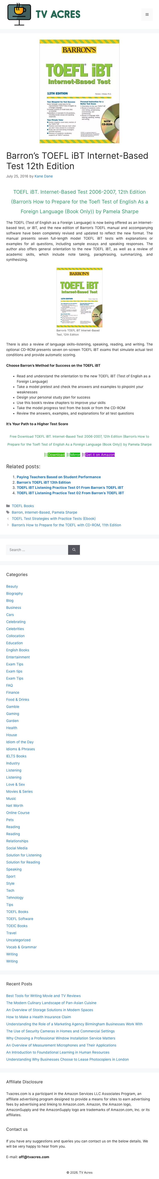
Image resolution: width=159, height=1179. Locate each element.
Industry (13, 763)
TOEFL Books (23, 506)
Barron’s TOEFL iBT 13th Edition (44, 482)
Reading (13, 827)
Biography (14, 593)
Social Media (17, 848)
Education (14, 643)
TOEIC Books (17, 926)
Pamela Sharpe (64, 512)
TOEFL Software (19, 919)
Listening (13, 770)
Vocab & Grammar (21, 947)
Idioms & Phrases (20, 749)
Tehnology (14, 897)
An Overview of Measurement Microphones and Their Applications (61, 1045)
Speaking (14, 869)
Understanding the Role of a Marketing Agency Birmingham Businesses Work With (74, 1024)
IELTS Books (16, 756)
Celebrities (15, 629)
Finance (12, 692)
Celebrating (15, 622)
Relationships (17, 841)
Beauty (12, 586)
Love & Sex (15, 784)
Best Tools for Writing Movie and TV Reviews (43, 996)
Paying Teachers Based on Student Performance (59, 477)
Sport (10, 876)
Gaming (12, 714)
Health (11, 728)
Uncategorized (18, 940)
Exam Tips (14, 664)
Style (10, 883)
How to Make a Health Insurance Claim (38, 1017)
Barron (17, 512)
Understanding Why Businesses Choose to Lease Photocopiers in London (67, 1059)
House (11, 735)
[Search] (74, 550)
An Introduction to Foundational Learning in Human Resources (58, 1052)
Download (56, 455)
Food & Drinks (17, 699)
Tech (10, 890)
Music (11, 798)
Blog (9, 600)
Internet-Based (37, 512)
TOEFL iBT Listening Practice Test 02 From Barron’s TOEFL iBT (70, 493)
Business (13, 608)
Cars (10, 615)
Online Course (18, 813)
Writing (12, 954)
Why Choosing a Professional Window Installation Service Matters (60, 1038)
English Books (17, 650)
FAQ (9, 685)
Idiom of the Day (20, 742)
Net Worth (14, 806)
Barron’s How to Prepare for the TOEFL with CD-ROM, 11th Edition (66, 525)
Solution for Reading (23, 862)
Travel (11, 933)
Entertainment (18, 657)
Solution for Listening (23, 855)
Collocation (15, 636)
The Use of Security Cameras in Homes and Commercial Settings (60, 1031)
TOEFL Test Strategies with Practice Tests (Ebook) (54, 518)
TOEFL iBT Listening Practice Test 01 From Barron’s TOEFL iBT (70, 487)
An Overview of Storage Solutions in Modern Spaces (49, 1010)
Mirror (75, 455)
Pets (10, 820)
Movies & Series (19, 791)
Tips (9, 905)
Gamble (12, 707)
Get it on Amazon (100, 455)
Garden (12, 721)
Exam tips (14, 671)
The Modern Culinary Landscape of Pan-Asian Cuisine (51, 1003)
